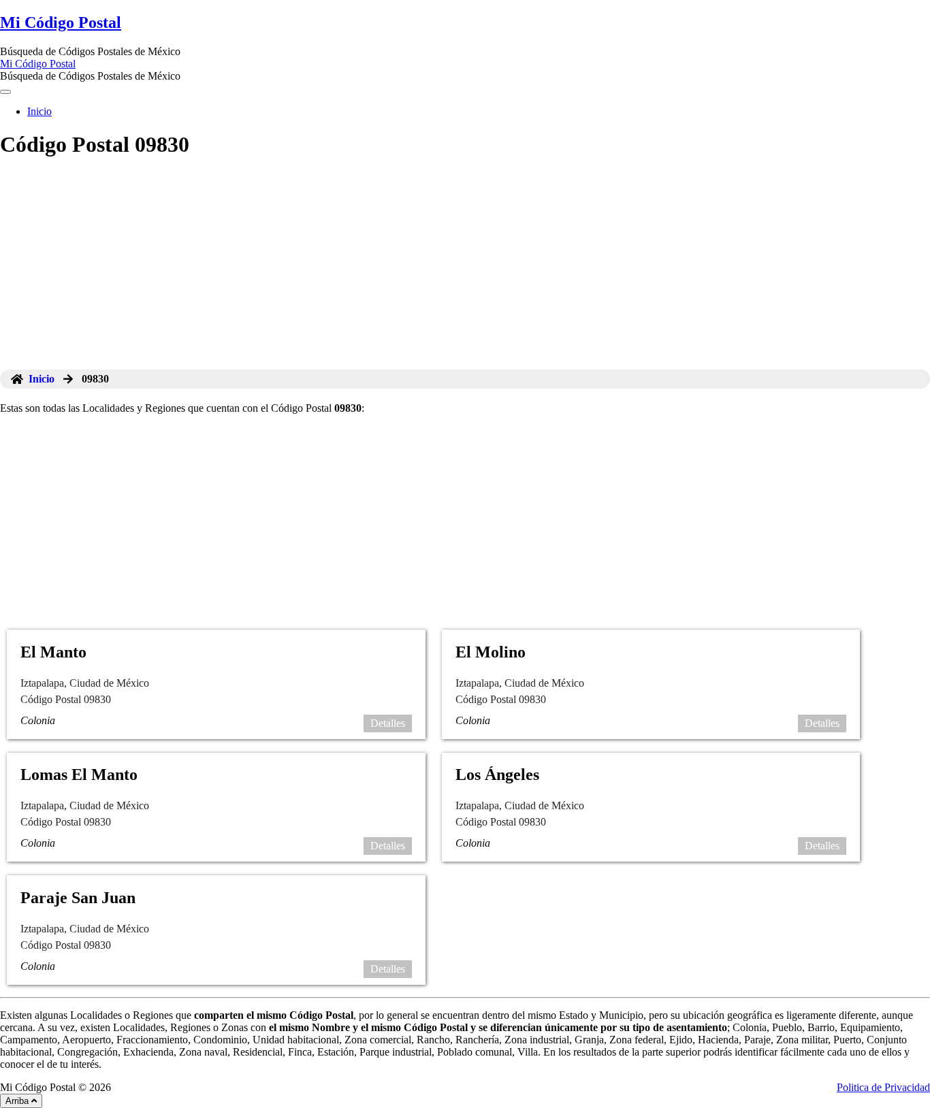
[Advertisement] (465, 267)
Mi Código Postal (60, 22)
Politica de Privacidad (883, 1087)
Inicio (39, 111)
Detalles (387, 723)
